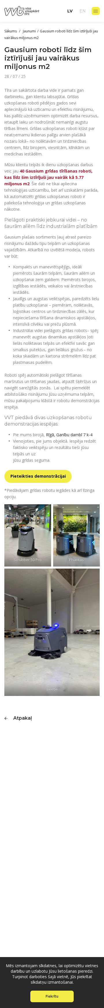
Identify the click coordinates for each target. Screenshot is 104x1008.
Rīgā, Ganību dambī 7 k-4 (69, 434)
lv (70, 11)
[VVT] (21, 11)
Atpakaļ (22, 718)
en (82, 11)
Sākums (11, 31)
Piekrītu (52, 996)
